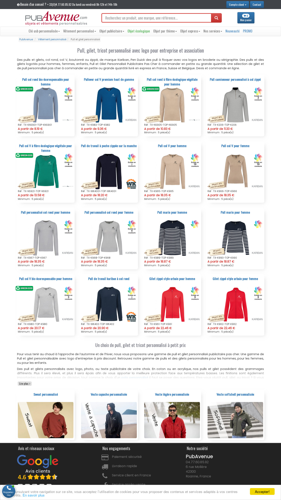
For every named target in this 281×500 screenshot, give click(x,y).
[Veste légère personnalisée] (172, 420)
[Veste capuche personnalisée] (109, 420)
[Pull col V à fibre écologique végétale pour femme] (46, 171)
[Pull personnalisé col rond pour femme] (109, 238)
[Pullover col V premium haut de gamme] (109, 105)
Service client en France (131, 475)
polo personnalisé (134, 378)
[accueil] (56, 18)
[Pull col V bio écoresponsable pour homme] (46, 304)
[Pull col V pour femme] (235, 171)
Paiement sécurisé (127, 456)
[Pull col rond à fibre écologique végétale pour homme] (172, 105)
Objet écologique (139, 30)
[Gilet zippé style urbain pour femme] (235, 304)
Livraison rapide (124, 466)
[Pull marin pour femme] (235, 238)
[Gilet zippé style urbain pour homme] (172, 304)
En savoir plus (34, 495)
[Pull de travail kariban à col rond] (109, 304)
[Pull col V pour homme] (172, 171)
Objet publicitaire (110, 30)
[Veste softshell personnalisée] (235, 420)
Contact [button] (257, 4)
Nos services (211, 30)
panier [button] (246, 18)
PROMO (247, 30)
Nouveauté (232, 30)
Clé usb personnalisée (43, 30)
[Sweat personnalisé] (46, 420)
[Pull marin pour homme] (172, 238)
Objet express (189, 30)
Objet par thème (164, 30)
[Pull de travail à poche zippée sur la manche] (109, 171)
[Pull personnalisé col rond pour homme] (46, 238)
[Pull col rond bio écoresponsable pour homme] (46, 105)
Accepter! (262, 491)
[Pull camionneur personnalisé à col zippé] (235, 105)
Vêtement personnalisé (78, 30)
